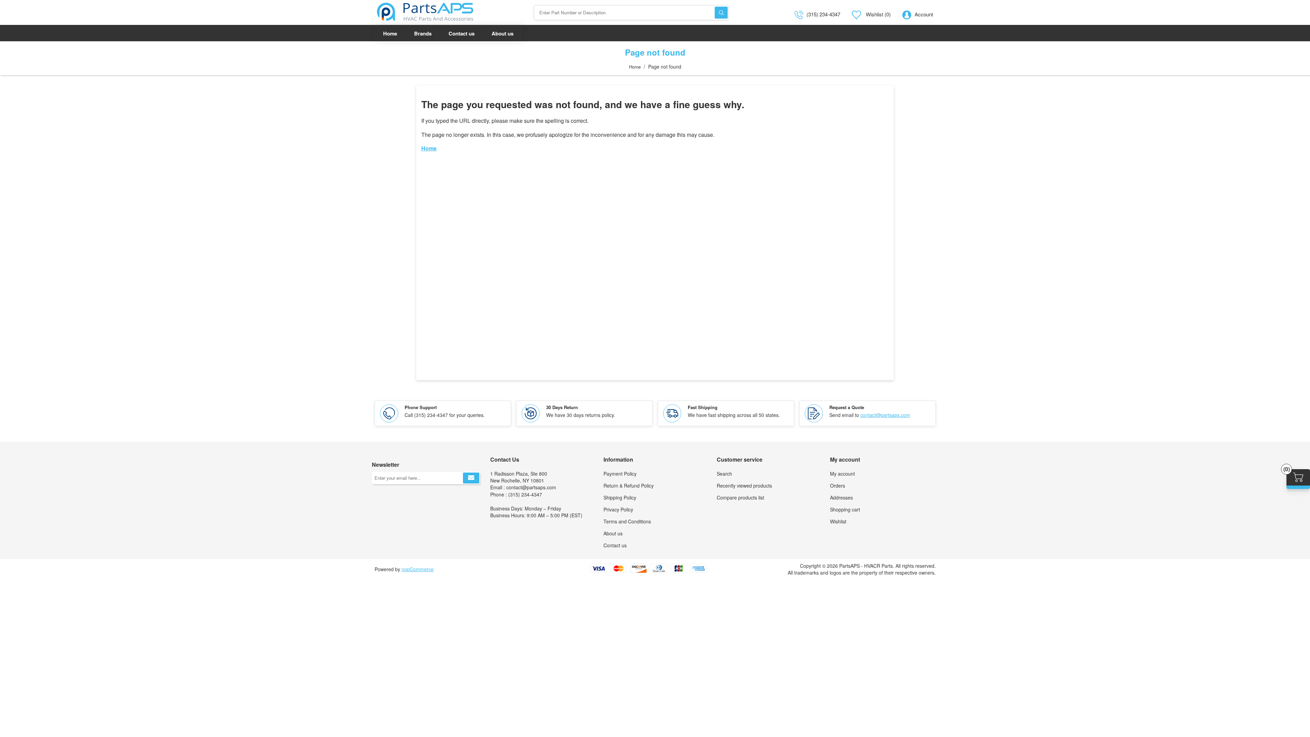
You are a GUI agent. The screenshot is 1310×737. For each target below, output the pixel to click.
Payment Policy (620, 473)
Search (721, 12)
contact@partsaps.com (885, 414)
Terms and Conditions (627, 521)
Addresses (841, 497)
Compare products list (740, 497)
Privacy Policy (618, 509)
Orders (837, 485)
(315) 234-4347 (823, 14)
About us (613, 533)
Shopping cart (845, 509)
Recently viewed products (744, 485)
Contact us (615, 545)
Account (924, 14)
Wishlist (838, 521)
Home (635, 66)
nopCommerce (418, 569)
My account (842, 473)
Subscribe (471, 478)
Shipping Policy (619, 497)
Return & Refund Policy (628, 485)
